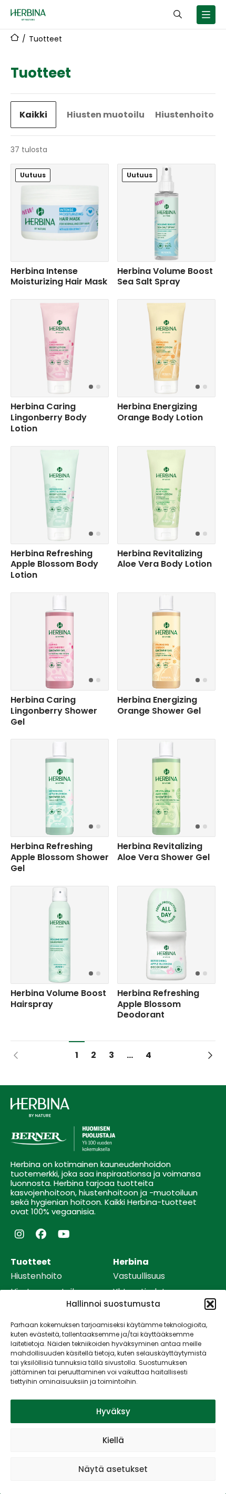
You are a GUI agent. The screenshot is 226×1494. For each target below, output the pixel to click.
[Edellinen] (16, 1055)
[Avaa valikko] (206, 14)
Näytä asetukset (113, 1469)
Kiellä (113, 1440)
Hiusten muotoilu (106, 115)
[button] (210, 1304)
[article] (60, 227)
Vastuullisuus (139, 1276)
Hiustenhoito (184, 115)
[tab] (91, 387)
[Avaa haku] (177, 14)
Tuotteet (31, 1262)
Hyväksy (113, 1411)
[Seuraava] (209, 1055)
